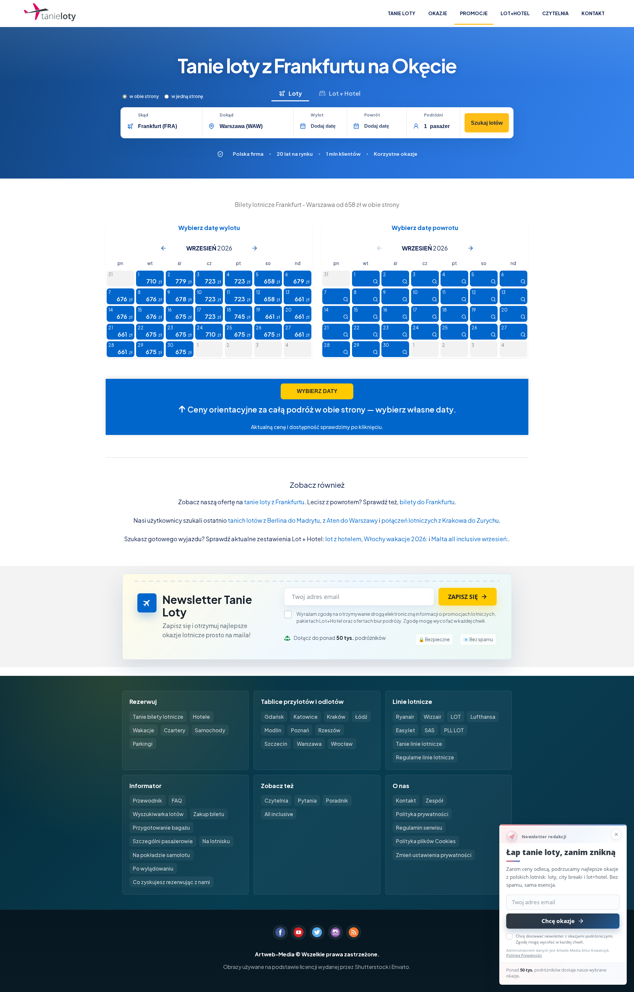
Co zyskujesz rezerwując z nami (171, 882)
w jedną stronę (187, 96)
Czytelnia (555, 13)
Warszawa (309, 744)
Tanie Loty (401, 13)
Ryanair (405, 716)
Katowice (306, 716)
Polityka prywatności (422, 814)
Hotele (201, 716)
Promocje (474, 13)
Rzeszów (329, 730)
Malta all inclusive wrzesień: (469, 539)
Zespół (434, 800)
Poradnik (337, 800)
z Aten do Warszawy (350, 520)
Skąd (143, 115)
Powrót (372, 115)
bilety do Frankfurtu (427, 502)
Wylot (317, 115)
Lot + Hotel (344, 93)
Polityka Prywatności (524, 955)
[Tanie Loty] (50, 13)
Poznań (300, 730)
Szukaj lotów (487, 123)
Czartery (174, 730)
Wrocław (342, 744)
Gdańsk (274, 716)
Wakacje (143, 730)
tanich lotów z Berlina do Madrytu (274, 520)
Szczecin (275, 744)
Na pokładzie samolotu (161, 855)
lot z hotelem (343, 539)
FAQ (177, 800)
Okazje (437, 13)
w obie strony (144, 96)
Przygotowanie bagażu (161, 827)
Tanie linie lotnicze (419, 744)
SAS (430, 730)
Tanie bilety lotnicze (158, 716)
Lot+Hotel (515, 13)
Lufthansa (483, 716)
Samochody (210, 730)
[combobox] (167, 126)
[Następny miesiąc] (254, 248)
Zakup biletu (208, 814)
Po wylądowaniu (153, 868)
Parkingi (143, 744)
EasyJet (405, 730)
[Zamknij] (616, 834)
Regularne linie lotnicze (425, 757)
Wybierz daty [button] (317, 391)
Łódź (361, 716)
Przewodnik (147, 800)
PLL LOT (454, 730)
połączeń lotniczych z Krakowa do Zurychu (440, 520)
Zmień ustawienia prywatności (434, 855)
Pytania (307, 800)
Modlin (272, 730)
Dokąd (226, 115)
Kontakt (593, 13)
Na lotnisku (216, 841)
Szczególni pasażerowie (163, 841)
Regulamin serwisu (419, 827)
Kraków (336, 716)
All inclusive (278, 814)
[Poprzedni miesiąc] (163, 248)
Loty (295, 93)
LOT (456, 716)
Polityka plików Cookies (426, 841)
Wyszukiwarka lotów (158, 814)
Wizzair (432, 716)
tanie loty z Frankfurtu (274, 502)
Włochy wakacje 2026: (396, 539)
